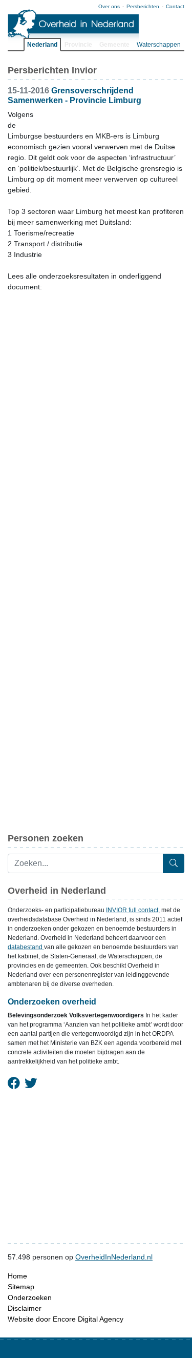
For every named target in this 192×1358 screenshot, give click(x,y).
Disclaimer (24, 1308)
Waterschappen (159, 44)
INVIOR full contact (132, 910)
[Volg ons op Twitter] (31, 1083)
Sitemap (21, 1287)
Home (17, 1276)
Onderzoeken (30, 1297)
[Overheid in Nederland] (74, 26)
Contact (175, 6)
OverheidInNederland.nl (114, 1257)
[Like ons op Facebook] (14, 1083)
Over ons (109, 6)
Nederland (42, 44)
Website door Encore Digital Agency (65, 1319)
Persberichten (142, 6)
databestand (26, 947)
